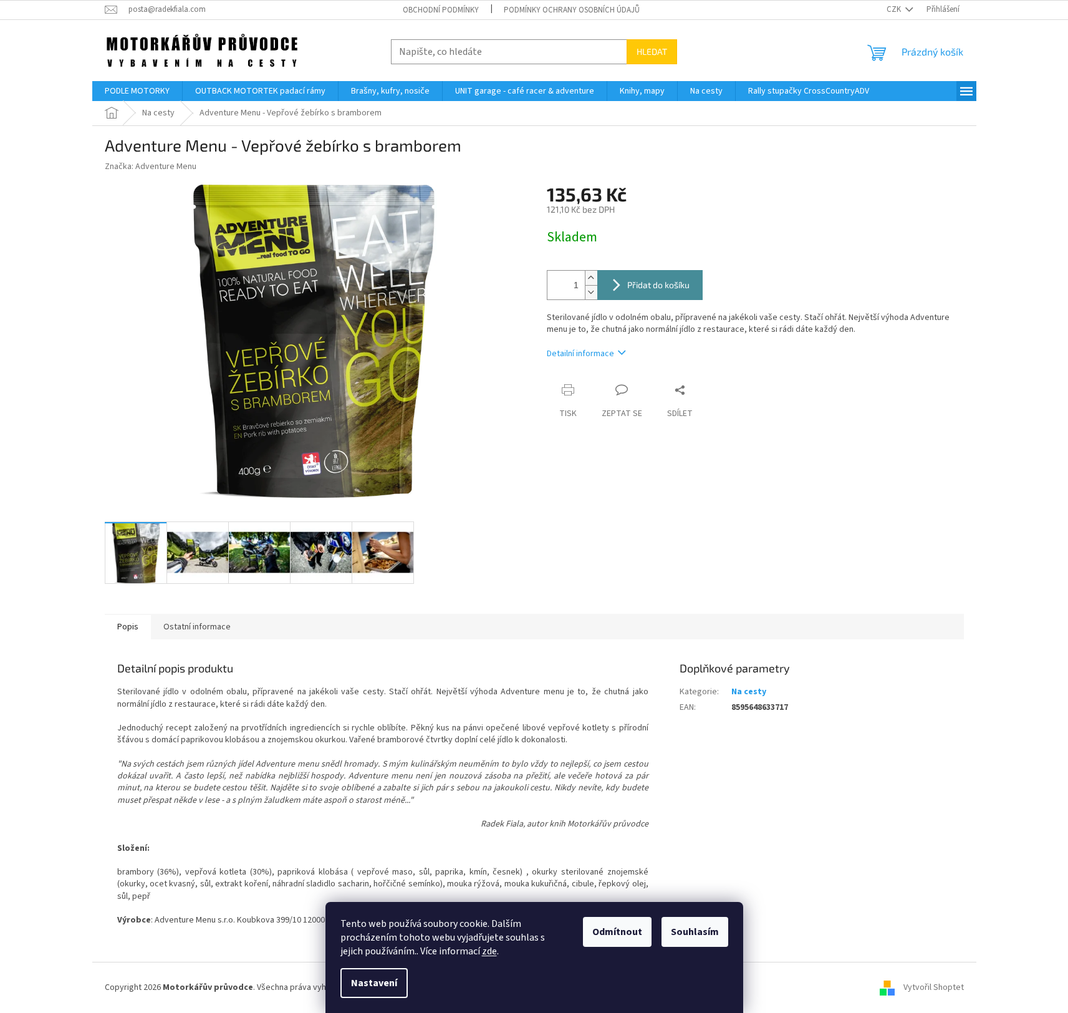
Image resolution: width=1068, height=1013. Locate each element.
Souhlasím (695, 932)
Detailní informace (580, 353)
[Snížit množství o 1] (591, 292)
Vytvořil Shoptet (933, 987)
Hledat (652, 51)
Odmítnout (617, 932)
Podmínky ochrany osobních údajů (572, 10)
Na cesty (748, 692)
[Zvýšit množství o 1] (591, 278)
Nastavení (374, 983)
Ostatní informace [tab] (197, 627)
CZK (895, 9)
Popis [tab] (127, 627)
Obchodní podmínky (441, 10)
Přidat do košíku (658, 284)
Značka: (150, 166)
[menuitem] (137, 91)
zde (489, 951)
